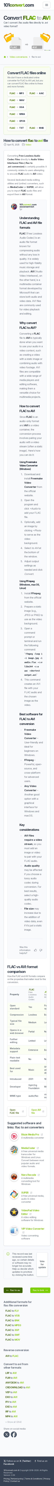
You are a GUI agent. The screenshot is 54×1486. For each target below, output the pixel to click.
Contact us (15, 1481)
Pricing (7, 1479)
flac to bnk (38, 1290)
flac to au (15, 1290)
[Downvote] (41, 950)
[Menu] (46, 5)
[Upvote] (35, 950)
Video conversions (18, 57)
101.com (19, 5)
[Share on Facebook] (14, 1434)
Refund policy (17, 1479)
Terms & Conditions (33, 1479)
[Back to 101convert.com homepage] (5, 57)
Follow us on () (19, 1461)
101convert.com (10, 1470)
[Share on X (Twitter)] (7, 1434)
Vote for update (42, 1264)
